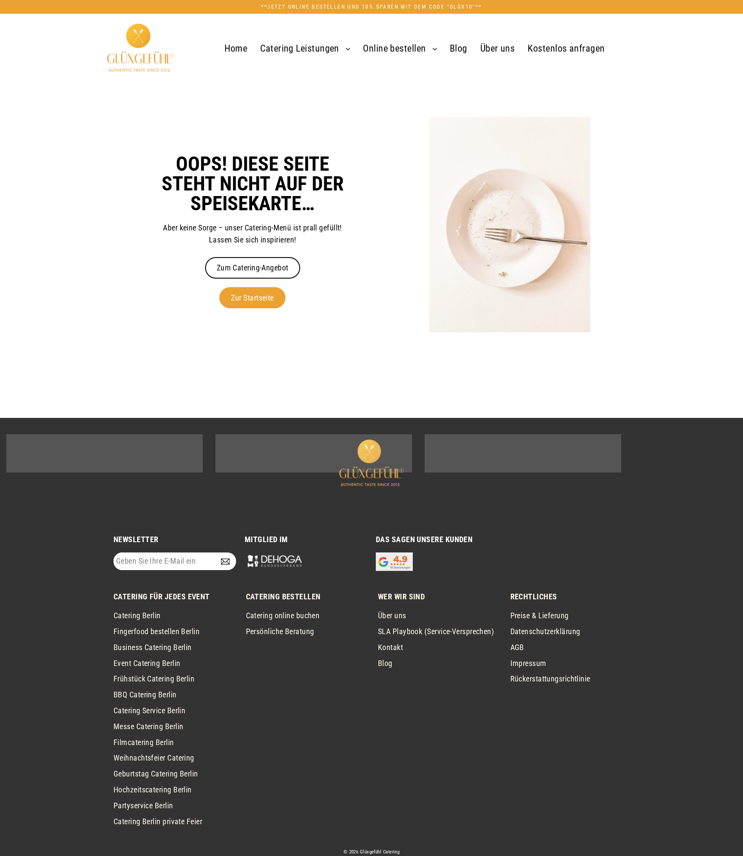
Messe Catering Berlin (148, 726)
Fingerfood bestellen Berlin (157, 631)
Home (236, 48)
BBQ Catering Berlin (145, 694)
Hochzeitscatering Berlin (153, 789)
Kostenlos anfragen (566, 48)
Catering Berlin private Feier (158, 821)
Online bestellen (395, 48)
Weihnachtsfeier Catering (154, 757)
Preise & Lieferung (539, 615)
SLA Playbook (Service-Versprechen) (436, 631)
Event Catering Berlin (147, 663)
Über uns (497, 48)
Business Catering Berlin (153, 647)
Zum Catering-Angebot (253, 267)
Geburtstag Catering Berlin (156, 773)
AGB (517, 647)
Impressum (528, 663)
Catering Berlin (137, 615)
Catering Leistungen (300, 48)
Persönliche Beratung (280, 631)
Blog (458, 48)
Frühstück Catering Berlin (154, 678)
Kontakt (390, 647)
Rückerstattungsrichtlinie (550, 678)
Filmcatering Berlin (144, 742)
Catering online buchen (283, 615)
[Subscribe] (227, 561)
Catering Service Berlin (149, 710)
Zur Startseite (252, 297)
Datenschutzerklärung (545, 631)
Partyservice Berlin (143, 805)
